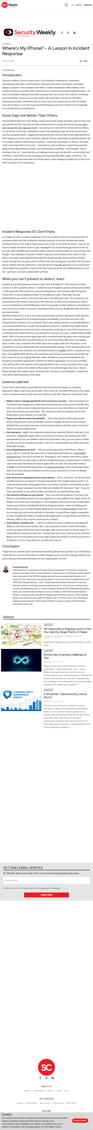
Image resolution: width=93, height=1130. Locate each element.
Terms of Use (45, 888)
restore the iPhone (56, 467)
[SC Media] (9, 4)
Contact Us (50, 1091)
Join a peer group (58, 1103)
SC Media (27, 1091)
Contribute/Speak (31, 1103)
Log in (78, 5)
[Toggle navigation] (66, 5)
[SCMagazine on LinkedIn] (52, 1077)
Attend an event (45, 1103)
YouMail (62, 350)
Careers (59, 1091)
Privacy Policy (56, 888)
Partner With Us (71, 1103)
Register (87, 5)
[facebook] (62, 32)
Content (6, 43)
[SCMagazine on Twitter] (46, 1077)
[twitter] (68, 32)
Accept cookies (80, 1121)
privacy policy (34, 1127)
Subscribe (46, 895)
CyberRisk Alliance (38, 1091)
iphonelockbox (69, 509)
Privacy (66, 1091)
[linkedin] (74, 32)
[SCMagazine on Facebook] (40, 1077)
